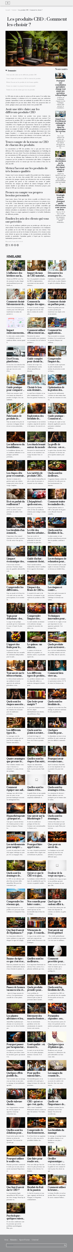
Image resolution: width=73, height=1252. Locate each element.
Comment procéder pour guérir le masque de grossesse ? (56, 962)
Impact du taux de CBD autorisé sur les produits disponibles (35, 277)
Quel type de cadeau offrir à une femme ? (55, 904)
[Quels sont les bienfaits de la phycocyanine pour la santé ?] (57, 522)
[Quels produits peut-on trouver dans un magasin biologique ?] (57, 637)
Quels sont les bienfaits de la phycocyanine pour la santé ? (55, 534)
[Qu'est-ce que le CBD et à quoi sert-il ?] (36, 865)
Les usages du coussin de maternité (55, 1076)
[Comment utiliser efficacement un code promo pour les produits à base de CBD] (36, 322)
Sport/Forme (24, 1240)
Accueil (8, 10)
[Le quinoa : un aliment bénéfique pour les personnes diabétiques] (36, 637)
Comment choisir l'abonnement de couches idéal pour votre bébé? (15, 305)
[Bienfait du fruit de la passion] (36, 1179)
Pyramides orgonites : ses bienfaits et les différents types (56, 1020)
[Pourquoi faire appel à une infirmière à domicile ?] (36, 837)
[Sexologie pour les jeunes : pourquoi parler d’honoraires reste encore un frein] (60, 190)
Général (14, 10)
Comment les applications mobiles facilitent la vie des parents (57, 334)
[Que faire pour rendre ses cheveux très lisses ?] (36, 1151)
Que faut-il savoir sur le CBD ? (15, 1188)
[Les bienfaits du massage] (57, 1122)
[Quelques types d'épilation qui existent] (57, 1036)
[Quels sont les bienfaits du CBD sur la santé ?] (57, 979)
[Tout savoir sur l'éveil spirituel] (57, 922)
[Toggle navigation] (8, 2)
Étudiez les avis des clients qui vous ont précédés (20, 90)
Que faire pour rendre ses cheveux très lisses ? (34, 1162)
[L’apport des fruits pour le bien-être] (16, 637)
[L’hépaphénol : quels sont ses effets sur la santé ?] (36, 494)
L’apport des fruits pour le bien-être (13, 647)
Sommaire (12, 70)
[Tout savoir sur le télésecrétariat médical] (16, 665)
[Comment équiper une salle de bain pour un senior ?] (16, 779)
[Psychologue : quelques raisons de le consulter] (16, 1208)
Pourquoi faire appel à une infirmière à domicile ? (34, 848)
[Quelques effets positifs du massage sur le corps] (16, 1065)
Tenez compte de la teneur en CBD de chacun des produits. (23, 78)
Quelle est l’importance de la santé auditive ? (57, 1104)
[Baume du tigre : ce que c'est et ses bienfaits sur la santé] (16, 951)
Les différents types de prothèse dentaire (36, 676)
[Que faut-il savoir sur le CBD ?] (16, 1179)
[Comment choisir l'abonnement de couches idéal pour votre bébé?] (16, 294)
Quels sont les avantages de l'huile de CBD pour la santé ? (14, 877)
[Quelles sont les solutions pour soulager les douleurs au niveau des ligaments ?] (16, 1122)
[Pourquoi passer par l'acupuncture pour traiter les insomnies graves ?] (16, 1036)
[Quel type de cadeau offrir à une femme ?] (57, 894)
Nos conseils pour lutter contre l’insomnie (36, 904)
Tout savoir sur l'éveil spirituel (55, 931)
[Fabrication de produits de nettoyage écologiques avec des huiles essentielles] (16, 408)
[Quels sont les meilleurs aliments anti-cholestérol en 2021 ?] (57, 465)
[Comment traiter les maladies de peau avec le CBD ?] (57, 494)
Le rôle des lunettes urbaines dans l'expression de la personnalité (36, 534)
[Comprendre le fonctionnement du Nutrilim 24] (36, 1122)
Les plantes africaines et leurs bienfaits (16, 1018)
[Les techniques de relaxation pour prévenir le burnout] (57, 551)
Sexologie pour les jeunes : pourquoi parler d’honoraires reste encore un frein (60, 202)
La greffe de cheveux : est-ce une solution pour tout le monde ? (57, 448)
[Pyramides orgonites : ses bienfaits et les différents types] (57, 1008)
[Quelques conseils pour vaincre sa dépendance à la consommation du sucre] (57, 722)
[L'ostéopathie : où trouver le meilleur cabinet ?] (36, 1036)
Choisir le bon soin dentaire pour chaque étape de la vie (34, 391)
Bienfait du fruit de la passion (35, 1188)
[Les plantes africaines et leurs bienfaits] (16, 1008)
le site (18, 133)
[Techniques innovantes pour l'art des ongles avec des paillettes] (57, 608)
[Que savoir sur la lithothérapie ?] (36, 808)
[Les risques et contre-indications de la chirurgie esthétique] (57, 579)
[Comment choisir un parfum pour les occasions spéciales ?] (57, 294)
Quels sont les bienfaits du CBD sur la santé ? (56, 990)
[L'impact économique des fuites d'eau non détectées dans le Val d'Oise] (16, 551)
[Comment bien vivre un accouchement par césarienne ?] (57, 665)
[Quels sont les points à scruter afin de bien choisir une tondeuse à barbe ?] (36, 722)
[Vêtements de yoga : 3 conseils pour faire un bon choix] (36, 922)
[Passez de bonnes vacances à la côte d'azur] (16, 979)
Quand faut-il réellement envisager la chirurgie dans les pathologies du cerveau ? (60, 126)
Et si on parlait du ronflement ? (16, 503)
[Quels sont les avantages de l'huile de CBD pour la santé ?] (16, 865)
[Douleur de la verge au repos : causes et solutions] (57, 865)
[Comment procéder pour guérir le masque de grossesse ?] (57, 951)
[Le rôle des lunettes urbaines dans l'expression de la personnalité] (36, 522)
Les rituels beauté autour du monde (36, 446)
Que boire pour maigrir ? (35, 703)
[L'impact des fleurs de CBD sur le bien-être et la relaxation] (36, 579)
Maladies (13, 1240)
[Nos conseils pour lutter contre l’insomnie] (36, 894)
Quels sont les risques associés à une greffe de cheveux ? (16, 705)
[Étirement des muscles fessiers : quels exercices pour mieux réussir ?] (36, 1008)
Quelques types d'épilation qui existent (56, 1047)
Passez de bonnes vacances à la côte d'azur (16, 990)
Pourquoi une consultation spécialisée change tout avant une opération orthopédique (61, 88)
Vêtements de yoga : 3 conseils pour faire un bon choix (36, 934)
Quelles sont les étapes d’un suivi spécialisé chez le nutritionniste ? (36, 762)
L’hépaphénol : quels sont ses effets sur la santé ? (35, 505)
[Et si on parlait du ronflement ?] (16, 494)
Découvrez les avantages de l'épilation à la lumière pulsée (55, 277)
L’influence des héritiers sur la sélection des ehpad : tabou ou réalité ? (60, 165)
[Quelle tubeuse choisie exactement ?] (16, 1094)
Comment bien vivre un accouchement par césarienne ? (56, 677)
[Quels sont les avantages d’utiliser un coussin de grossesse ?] (57, 808)
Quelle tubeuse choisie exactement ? (14, 1104)
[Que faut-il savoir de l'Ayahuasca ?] (16, 922)
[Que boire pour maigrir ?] (36, 694)
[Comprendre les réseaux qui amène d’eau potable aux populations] (16, 894)
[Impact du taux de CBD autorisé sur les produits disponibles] (36, 265)
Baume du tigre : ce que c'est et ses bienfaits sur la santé (16, 962)
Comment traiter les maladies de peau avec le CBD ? (56, 505)
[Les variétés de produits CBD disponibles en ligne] (36, 465)
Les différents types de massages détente (16, 733)
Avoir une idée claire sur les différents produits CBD (21, 75)
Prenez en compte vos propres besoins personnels (20, 86)
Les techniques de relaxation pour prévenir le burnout (57, 562)
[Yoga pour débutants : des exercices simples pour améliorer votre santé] (16, 608)
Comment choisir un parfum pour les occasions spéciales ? (57, 305)
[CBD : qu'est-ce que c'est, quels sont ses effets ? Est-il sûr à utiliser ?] (36, 1094)
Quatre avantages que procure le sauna (16, 761)
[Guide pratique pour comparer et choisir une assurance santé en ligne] (16, 379)
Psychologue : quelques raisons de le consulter (15, 1218)
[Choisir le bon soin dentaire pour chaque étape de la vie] (36, 379)
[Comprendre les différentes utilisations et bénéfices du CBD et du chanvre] (16, 579)
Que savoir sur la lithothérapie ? (36, 817)
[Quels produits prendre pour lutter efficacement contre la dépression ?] (36, 979)
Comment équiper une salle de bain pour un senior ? (15, 791)
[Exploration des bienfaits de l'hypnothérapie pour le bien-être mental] (36, 408)
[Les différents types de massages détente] (16, 722)
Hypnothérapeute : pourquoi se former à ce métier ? (16, 820)
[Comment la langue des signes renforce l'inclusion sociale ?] (36, 294)
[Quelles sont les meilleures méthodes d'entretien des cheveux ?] (36, 951)
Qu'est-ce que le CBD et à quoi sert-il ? (35, 876)
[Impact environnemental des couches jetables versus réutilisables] (16, 322)
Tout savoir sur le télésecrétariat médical (15, 676)
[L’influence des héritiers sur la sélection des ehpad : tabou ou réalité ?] (60, 154)
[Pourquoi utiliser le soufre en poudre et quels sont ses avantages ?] (16, 1151)
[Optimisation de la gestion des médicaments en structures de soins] (57, 379)
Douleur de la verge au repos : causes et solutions (56, 877)
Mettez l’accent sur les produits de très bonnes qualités (22, 82)
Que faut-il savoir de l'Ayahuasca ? (15, 931)
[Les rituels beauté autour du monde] (36, 437)
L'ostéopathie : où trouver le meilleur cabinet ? (36, 1048)
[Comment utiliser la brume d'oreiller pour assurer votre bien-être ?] (57, 1179)
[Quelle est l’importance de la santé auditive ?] (57, 1094)
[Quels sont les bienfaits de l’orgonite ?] (57, 694)
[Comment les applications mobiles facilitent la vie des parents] (57, 322)
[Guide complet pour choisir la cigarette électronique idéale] (36, 351)
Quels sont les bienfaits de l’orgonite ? (55, 704)
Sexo (6, 1240)
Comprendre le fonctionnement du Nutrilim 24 (35, 1133)
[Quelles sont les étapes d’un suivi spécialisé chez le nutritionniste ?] (36, 751)
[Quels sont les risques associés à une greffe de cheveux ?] (16, 694)
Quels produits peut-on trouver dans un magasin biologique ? (56, 648)
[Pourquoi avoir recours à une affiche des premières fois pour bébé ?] (57, 751)
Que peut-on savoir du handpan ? (54, 847)
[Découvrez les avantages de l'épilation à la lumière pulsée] (57, 265)
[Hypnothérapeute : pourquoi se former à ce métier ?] (16, 808)
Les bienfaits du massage (56, 1131)
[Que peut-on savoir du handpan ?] (57, 837)
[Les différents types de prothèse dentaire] (36, 665)
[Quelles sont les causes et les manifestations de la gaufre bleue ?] (36, 779)
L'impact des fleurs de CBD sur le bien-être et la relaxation (36, 591)
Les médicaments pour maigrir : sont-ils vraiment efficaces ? (16, 848)
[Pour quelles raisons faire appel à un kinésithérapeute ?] (36, 1065)
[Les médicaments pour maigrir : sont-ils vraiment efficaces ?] (16, 837)
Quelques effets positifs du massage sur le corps (15, 1077)
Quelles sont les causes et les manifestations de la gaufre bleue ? (36, 791)
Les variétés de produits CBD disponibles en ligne (35, 477)
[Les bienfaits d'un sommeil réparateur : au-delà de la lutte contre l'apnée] (16, 522)
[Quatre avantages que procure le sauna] (16, 751)
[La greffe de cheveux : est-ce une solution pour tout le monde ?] (57, 437)
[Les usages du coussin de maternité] (57, 1065)
